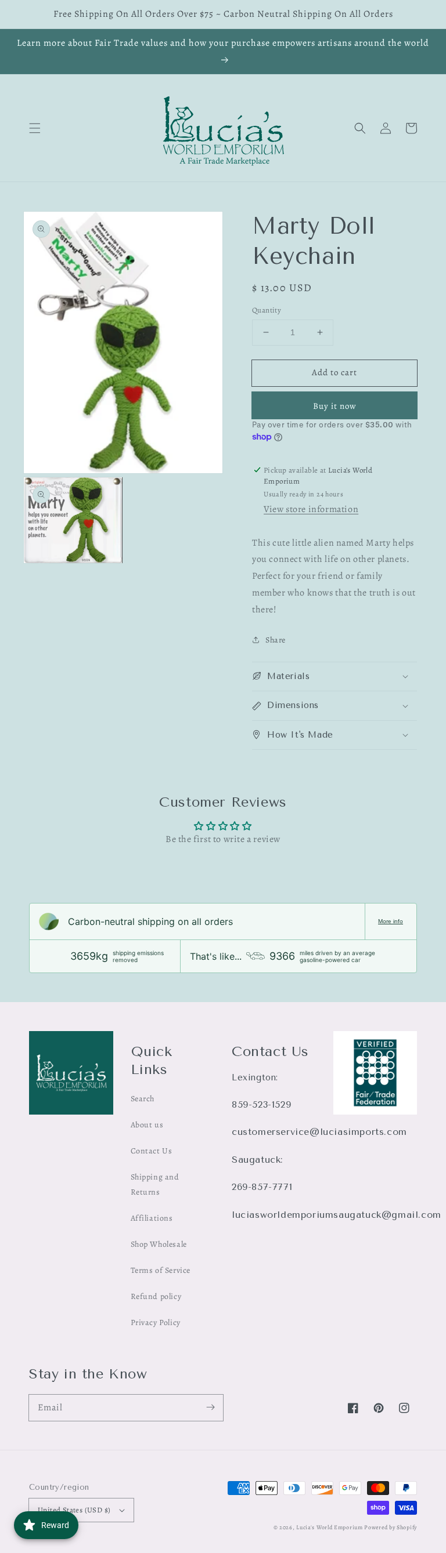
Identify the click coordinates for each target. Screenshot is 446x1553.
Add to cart (334, 372)
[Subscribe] (210, 1407)
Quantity (266, 310)
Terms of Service (161, 1270)
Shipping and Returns (155, 1184)
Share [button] (275, 639)
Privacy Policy (156, 1322)
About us (147, 1124)
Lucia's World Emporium (329, 1527)
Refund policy (156, 1296)
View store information (311, 509)
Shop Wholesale (159, 1244)
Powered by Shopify (390, 1527)
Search (143, 1098)
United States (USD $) (74, 1510)
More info (390, 921)
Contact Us (151, 1150)
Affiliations (152, 1218)
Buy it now (335, 406)
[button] (35, 128)
